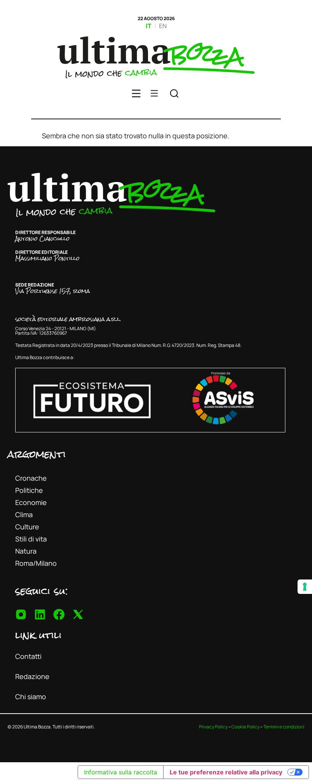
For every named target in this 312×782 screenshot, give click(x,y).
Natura (26, 551)
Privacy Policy (213, 726)
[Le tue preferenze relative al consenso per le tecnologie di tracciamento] (305, 586)
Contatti (28, 656)
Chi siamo (30, 696)
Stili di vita (31, 538)
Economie (31, 502)
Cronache (31, 478)
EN (163, 26)
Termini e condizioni (283, 726)
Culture (27, 526)
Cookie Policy (245, 726)
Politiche (29, 490)
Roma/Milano (36, 563)
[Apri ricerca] (174, 94)
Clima (24, 514)
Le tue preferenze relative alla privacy (226, 772)
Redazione (32, 676)
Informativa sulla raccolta (120, 772)
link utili (38, 635)
